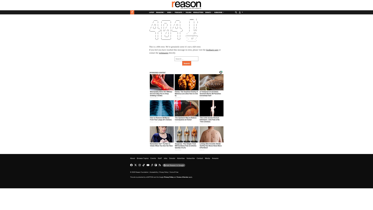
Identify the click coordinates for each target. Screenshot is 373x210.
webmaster (163, 53)
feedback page (212, 50)
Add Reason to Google (175, 165)
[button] (241, 12)
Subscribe (218, 12)
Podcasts (179, 12)
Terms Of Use (174, 172)
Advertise (181, 158)
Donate (208, 12)
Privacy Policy (163, 172)
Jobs (165, 158)
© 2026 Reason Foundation (139, 172)
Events (153, 158)
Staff (160, 158)
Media (207, 158)
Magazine (160, 12)
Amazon (215, 158)
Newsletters (198, 12)
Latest (151, 12)
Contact (200, 158)
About (132, 158)
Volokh (188, 12)
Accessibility (154, 172)
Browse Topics (143, 158)
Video (169, 12)
